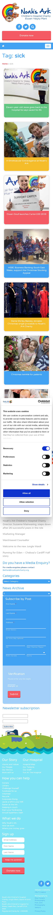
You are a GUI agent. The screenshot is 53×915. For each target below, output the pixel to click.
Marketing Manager (14, 533)
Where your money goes (13, 828)
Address (10, 622)
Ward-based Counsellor (16, 540)
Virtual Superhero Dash (12, 813)
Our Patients (28, 767)
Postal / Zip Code (11, 656)
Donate (5, 783)
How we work (8, 826)
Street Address (11, 630)
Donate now (26, 35)
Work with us (8, 772)
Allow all (26, 493)
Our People (7, 767)
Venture (38, 907)
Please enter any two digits (19, 679)
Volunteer (6, 794)
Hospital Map (29, 764)
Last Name (11, 613)
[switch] (46, 457)
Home (5, 64)
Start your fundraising (12, 810)
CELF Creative (40, 892)
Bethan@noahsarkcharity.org (16, 570)
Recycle (5, 796)
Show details (38, 484)
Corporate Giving (9, 799)
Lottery (5, 785)
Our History (7, 770)
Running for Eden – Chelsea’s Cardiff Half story (26, 554)
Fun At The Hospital (32, 772)
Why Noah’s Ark (9, 823)
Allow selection (26, 502)
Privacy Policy (40, 911)
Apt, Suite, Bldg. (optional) (14, 638)
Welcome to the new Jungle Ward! (22, 546)
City (7, 647)
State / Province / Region (35, 647)
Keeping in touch (9, 807)
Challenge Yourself (10, 788)
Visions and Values (10, 764)
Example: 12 (13, 686)
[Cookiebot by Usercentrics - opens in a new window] (38, 402)
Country (29, 656)
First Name (11, 604)
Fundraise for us (9, 791)
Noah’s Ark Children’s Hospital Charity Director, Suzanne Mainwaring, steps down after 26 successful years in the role (27, 524)
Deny (26, 511)
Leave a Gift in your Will (12, 802)
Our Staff (27, 770)
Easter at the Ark (9, 804)
